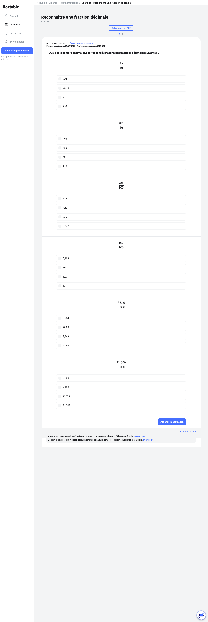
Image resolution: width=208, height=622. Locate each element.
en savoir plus (139, 436)
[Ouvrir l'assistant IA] (201, 615)
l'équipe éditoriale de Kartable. (81, 43)
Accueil (14, 16)
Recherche (15, 33)
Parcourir (15, 24)
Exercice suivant (188, 431)
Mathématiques (69, 2)
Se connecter (17, 41)
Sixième (52, 2)
